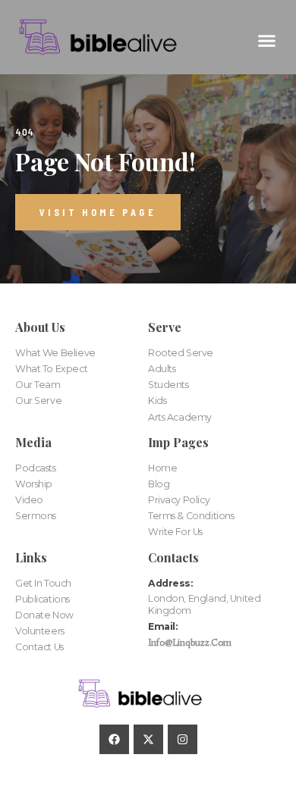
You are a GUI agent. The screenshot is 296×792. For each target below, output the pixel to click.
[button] (267, 41)
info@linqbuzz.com (189, 642)
